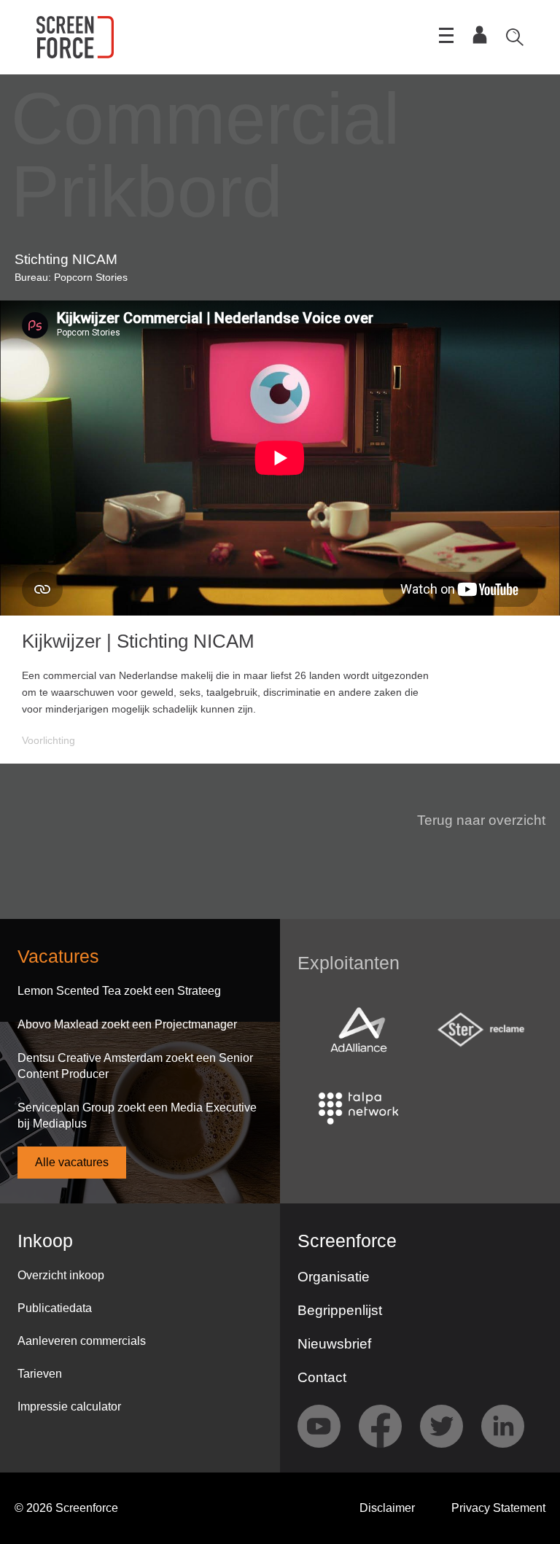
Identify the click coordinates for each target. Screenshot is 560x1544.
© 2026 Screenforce (66, 1508)
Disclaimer (387, 1508)
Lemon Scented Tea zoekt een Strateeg (119, 991)
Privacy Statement (498, 1508)
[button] (472, 820)
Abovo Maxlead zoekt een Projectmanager (127, 1024)
